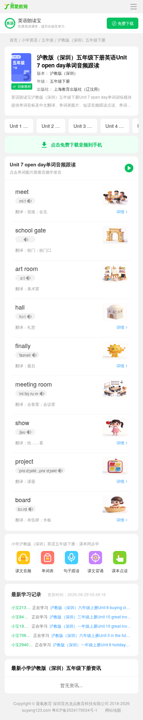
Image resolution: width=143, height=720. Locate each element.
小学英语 (30, 40)
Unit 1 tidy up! (21, 126)
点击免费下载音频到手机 (76, 144)
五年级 (48, 40)
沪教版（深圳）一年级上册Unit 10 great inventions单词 (91, 626)
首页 (14, 40)
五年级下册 (60, 81)
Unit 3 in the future (85, 126)
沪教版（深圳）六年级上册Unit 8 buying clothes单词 (91, 607)
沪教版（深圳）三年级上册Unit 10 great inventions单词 (91, 616)
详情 (122, 211)
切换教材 (24, 86)
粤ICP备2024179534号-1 (74, 710)
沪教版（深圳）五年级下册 (81, 40)
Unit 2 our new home (53, 126)
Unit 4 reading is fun (117, 126)
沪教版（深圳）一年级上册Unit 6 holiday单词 (92, 644)
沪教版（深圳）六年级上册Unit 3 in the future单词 (91, 635)
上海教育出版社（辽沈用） (78, 89)
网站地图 (113, 710)
